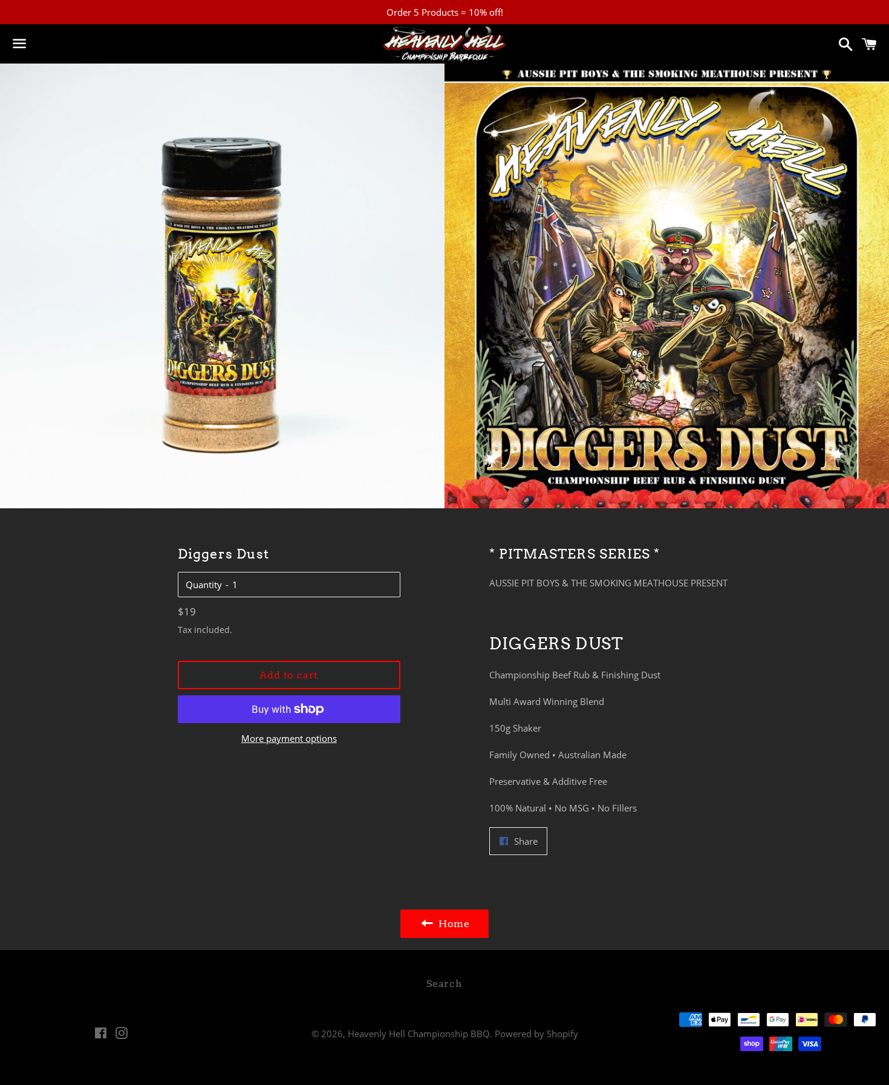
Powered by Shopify (536, 1034)
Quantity (204, 585)
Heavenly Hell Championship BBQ (419, 1034)
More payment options (289, 738)
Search (444, 983)
